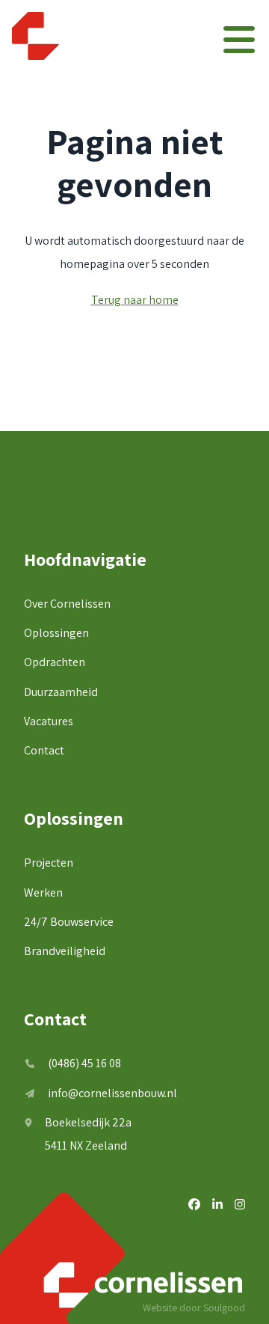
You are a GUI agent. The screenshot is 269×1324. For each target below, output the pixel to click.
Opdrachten (54, 662)
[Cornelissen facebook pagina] (194, 1204)
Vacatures (48, 721)
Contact (44, 750)
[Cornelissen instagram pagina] (240, 1204)
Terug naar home (135, 300)
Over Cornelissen (67, 603)
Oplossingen (56, 633)
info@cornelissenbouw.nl (112, 1093)
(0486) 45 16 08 (84, 1063)
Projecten (48, 862)
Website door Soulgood (194, 1307)
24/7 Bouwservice (69, 922)
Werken (43, 892)
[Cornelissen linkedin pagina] (217, 1204)
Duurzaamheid (61, 692)
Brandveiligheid (64, 951)
